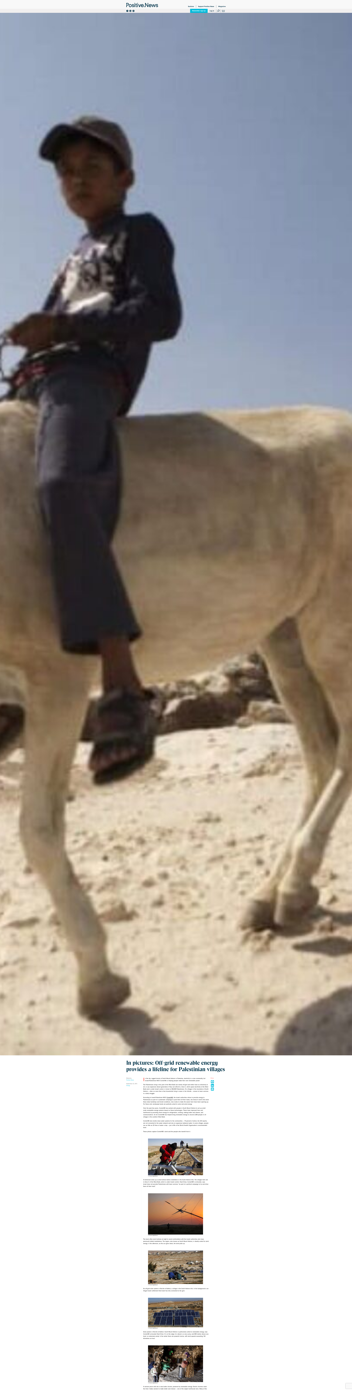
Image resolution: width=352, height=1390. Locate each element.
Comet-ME (170, 1097)
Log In (212, 11)
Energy (128, 1085)
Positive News (130, 1080)
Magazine (222, 6)
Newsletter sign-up (199, 11)
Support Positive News (206, 6)
